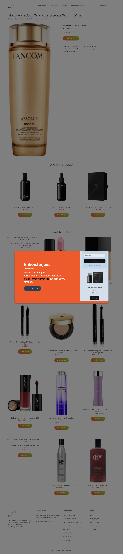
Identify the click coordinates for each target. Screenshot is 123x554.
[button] (32, 288)
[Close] (16, 252)
